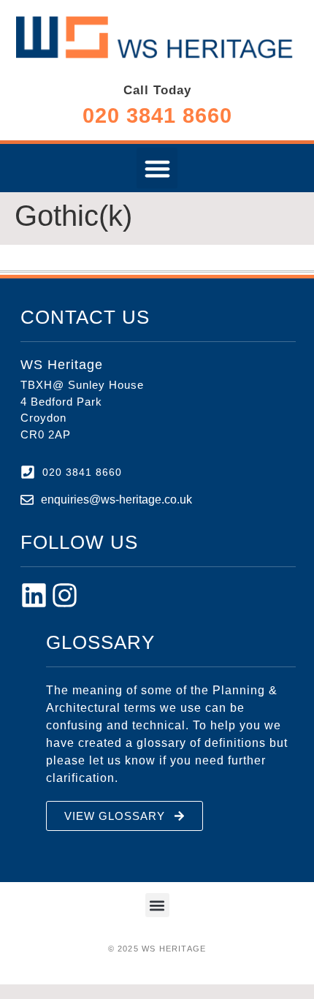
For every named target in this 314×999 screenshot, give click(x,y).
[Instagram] (64, 595)
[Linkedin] (33, 595)
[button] (157, 168)
